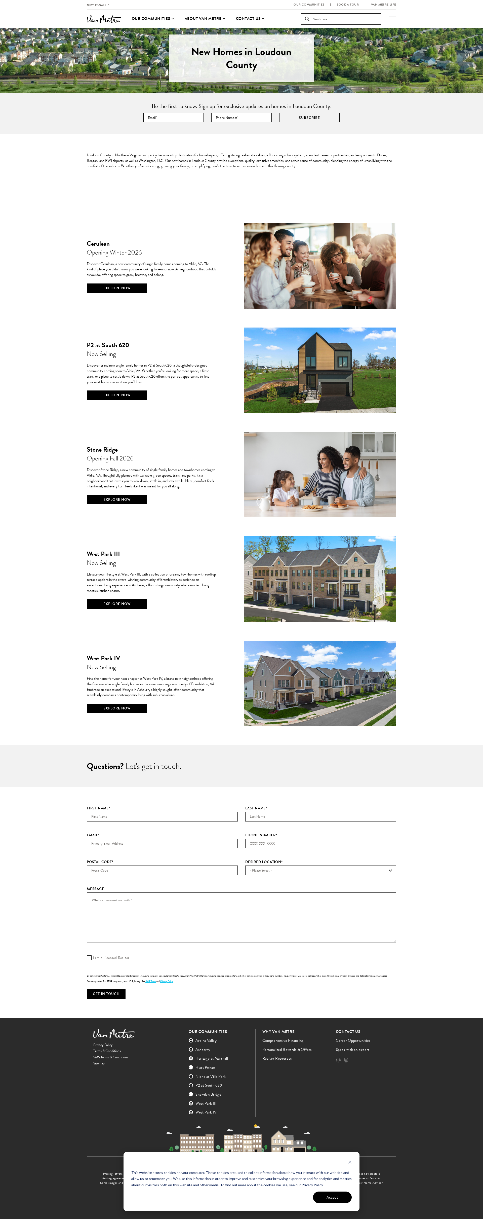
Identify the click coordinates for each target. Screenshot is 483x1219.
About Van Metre (203, 18)
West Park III (206, 1103)
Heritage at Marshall (211, 1058)
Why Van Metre (278, 1031)
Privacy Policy (166, 981)
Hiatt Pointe (205, 1067)
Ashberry (202, 1049)
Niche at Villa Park (210, 1076)
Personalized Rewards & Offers (287, 1049)
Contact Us (348, 1031)
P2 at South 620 (208, 1085)
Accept (332, 1197)
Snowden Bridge (208, 1094)
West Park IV (206, 1112)
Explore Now (117, 288)
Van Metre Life (383, 4)
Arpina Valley (206, 1040)
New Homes (96, 5)
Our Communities (309, 4)
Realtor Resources (277, 1058)
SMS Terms (150, 981)
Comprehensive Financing (283, 1040)
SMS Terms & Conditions (110, 1057)
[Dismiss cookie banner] (350, 1163)
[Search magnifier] (307, 18)
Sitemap (99, 1063)
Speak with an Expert (352, 1049)
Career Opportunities (353, 1040)
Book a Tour (348, 4)
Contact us (248, 18)
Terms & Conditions (107, 1051)
